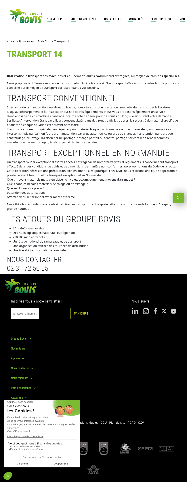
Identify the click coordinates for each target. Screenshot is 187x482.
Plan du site (117, 423)
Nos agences (112, 19)
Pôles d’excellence (83, 19)
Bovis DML (44, 41)
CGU (104, 423)
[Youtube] (173, 311)
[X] (164, 311)
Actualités (135, 19)
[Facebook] (155, 311)
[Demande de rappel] (178, 198)
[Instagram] (146, 311)
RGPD (132, 423)
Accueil (11, 41)
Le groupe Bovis (161, 19)
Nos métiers (55, 19)
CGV (141, 423)
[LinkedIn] (135, 311)
